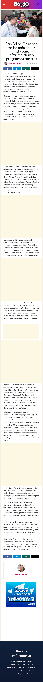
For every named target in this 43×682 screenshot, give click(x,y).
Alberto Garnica (15, 63)
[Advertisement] (21, 143)
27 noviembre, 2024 (31, 63)
